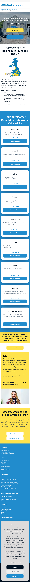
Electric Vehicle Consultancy (7, 453)
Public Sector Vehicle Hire (7, 452)
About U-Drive (4, 508)
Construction (4, 462)
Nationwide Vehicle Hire (6, 498)
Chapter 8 (3, 500)
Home (2, 9)
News (2, 512)
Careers (3, 513)
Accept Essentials (15, 571)
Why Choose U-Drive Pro (11, 9)
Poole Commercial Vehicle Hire (8, 486)
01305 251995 (15, 321)
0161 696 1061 (15, 138)
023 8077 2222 (15, 229)
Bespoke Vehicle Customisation (8, 499)
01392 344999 (15, 252)
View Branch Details (15, 141)
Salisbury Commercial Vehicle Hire (9, 482)
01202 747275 (15, 275)
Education (3, 465)
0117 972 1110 (15, 183)
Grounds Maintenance (6, 468)
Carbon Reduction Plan (6, 510)
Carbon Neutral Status (6, 509)
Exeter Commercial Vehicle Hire (8, 485)
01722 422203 (15, 206)
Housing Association (5, 469)
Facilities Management (6, 466)
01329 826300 (15, 298)
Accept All (15, 576)
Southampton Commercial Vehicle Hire (10, 483)
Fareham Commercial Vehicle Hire (9, 488)
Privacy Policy (4, 520)
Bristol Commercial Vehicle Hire (8, 481)
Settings (15, 567)
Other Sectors (4, 471)
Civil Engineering (5, 460)
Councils (3, 463)
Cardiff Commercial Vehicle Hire (8, 479)
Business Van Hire (5, 450)
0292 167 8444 (15, 160)
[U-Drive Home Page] (6, 5)
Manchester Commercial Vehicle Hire (9, 478)
